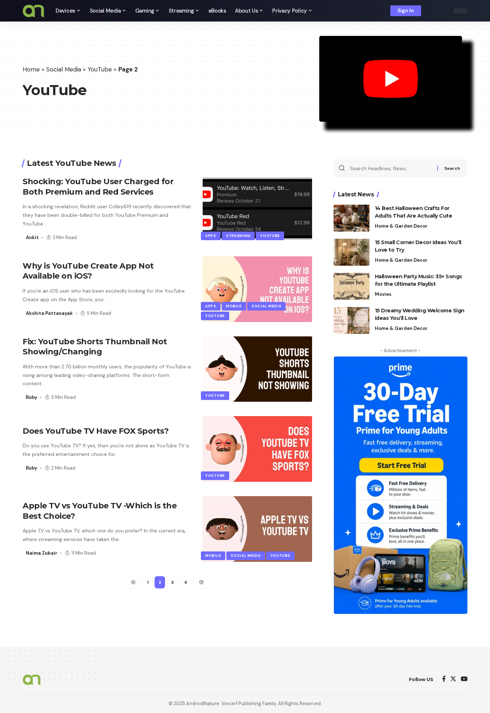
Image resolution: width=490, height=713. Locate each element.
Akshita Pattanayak (49, 313)
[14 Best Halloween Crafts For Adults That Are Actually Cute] (351, 218)
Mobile (234, 306)
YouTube (100, 69)
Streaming (238, 235)
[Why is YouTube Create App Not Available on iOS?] (257, 289)
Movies (383, 294)
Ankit (32, 237)
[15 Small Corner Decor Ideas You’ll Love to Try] (351, 252)
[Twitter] (453, 679)
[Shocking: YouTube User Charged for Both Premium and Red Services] (257, 209)
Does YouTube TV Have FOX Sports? (96, 431)
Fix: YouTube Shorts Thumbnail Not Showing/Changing (95, 347)
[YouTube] (464, 679)
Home (31, 69)
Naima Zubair (41, 553)
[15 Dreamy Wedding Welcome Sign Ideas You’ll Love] (351, 320)
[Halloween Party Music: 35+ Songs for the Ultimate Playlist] (351, 286)
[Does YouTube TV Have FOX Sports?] (257, 449)
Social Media (63, 69)
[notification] (431, 11)
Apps (210, 235)
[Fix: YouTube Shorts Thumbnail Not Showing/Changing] (257, 369)
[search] (442, 10)
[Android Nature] (33, 11)
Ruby (31, 397)
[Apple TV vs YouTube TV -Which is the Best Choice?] (257, 529)
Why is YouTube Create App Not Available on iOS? (88, 271)
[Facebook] (444, 679)
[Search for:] (391, 168)
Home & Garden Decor (401, 226)
